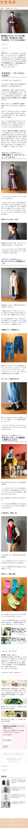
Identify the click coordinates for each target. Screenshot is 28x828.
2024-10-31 (4, 44)
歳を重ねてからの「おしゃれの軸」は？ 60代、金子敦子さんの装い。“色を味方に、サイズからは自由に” (13, 38)
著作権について (12, 820)
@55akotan (14, 668)
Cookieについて (14, 823)
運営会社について (5, 821)
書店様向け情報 (21, 820)
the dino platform (16, 826)
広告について (4, 820)
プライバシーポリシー (22, 821)
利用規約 (13, 821)
